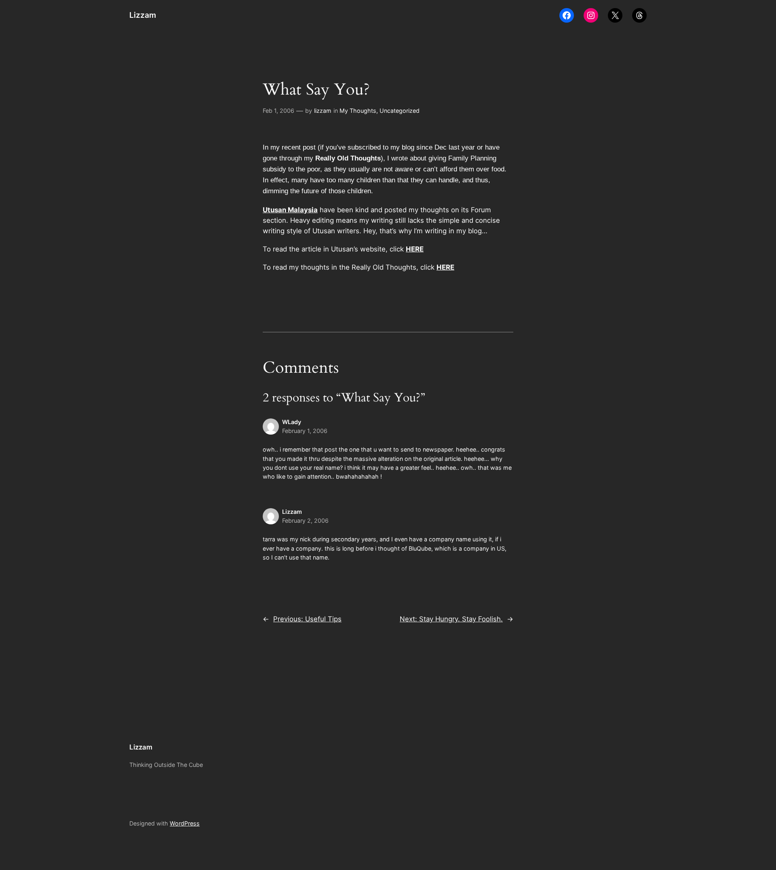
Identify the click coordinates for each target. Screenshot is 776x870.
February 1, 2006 (304, 430)
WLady (291, 421)
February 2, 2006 (305, 520)
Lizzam (142, 15)
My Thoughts (358, 110)
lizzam (322, 110)
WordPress (185, 823)
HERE (415, 249)
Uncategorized (400, 110)
